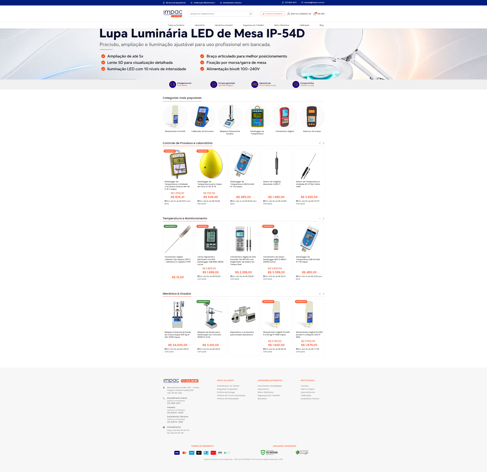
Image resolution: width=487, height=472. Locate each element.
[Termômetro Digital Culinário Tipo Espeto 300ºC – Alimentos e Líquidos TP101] (178, 239)
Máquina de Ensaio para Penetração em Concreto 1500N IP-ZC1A (209, 334)
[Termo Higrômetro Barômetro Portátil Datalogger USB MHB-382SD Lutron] (211, 239)
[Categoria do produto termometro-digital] (284, 119)
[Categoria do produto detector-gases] (312, 119)
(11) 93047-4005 (175, 412)
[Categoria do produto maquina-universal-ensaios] (229, 120)
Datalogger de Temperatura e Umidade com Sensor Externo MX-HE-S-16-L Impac (177, 185)
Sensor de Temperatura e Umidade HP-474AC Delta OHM (308, 184)
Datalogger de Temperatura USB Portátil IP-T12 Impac (242, 184)
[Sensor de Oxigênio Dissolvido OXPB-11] (276, 164)
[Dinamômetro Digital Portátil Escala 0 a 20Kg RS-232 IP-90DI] (309, 314)
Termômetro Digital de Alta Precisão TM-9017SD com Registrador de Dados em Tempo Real (243, 261)
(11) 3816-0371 (173, 403)
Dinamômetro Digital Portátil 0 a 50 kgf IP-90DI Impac (276, 333)
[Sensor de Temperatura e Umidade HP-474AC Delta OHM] (309, 164)
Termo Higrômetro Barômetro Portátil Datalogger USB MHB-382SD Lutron (210, 261)
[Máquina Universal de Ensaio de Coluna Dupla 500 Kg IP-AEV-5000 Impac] (178, 314)
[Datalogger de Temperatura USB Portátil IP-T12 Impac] (243, 164)
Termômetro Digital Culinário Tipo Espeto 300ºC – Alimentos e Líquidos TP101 (178, 259)
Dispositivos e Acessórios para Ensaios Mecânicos (242, 333)
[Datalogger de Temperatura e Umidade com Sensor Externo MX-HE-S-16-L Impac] (178, 164)
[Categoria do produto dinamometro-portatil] (175, 119)
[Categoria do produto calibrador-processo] (202, 119)
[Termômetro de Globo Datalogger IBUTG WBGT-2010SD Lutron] (276, 239)
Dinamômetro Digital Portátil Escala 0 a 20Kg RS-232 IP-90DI (309, 334)
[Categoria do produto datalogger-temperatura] (257, 120)
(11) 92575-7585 (175, 422)
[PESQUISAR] (251, 14)
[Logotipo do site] (173, 13)
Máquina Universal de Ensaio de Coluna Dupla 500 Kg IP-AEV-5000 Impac (178, 334)
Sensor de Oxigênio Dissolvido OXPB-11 (272, 182)
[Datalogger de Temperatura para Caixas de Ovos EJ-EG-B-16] (211, 164)
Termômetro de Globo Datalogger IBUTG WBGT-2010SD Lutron (275, 259)
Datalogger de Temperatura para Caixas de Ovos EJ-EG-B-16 (209, 184)
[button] (320, 143)
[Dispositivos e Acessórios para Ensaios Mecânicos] (243, 314)
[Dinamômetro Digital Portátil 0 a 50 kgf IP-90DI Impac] (276, 314)
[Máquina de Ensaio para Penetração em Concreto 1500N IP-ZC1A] (211, 314)
